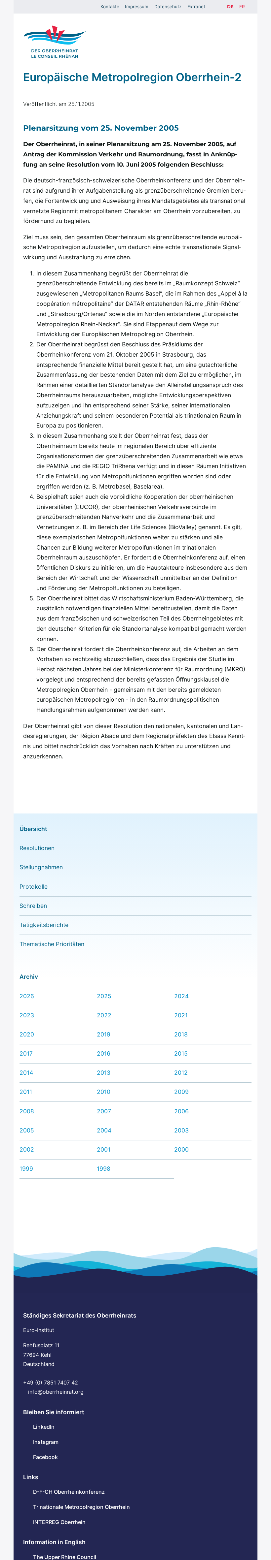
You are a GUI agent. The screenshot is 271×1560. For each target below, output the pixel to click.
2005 (26, 1130)
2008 (26, 1111)
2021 (181, 1015)
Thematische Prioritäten (51, 943)
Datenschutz (167, 6)
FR (242, 6)
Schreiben (33, 905)
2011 (25, 1091)
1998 (103, 1168)
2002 (26, 1149)
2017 (26, 1053)
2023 (26, 1015)
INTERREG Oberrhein (59, 1522)
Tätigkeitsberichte (43, 924)
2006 (181, 1111)
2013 (103, 1072)
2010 (103, 1091)
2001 (103, 1149)
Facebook (45, 1457)
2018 (181, 1034)
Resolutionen (37, 847)
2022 (104, 1015)
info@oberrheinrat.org (56, 1391)
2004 (104, 1130)
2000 (181, 1149)
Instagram (45, 1442)
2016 (103, 1053)
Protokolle (33, 886)
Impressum (136, 6)
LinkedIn (44, 1426)
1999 (26, 1168)
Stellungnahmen (41, 867)
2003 (181, 1130)
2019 (103, 1034)
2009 (181, 1091)
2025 (104, 996)
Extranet (196, 6)
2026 (26, 996)
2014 (26, 1072)
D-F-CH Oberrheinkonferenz (69, 1491)
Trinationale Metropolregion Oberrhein (81, 1507)
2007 (104, 1111)
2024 (181, 996)
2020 (26, 1034)
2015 (181, 1053)
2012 (181, 1072)
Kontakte (109, 6)
